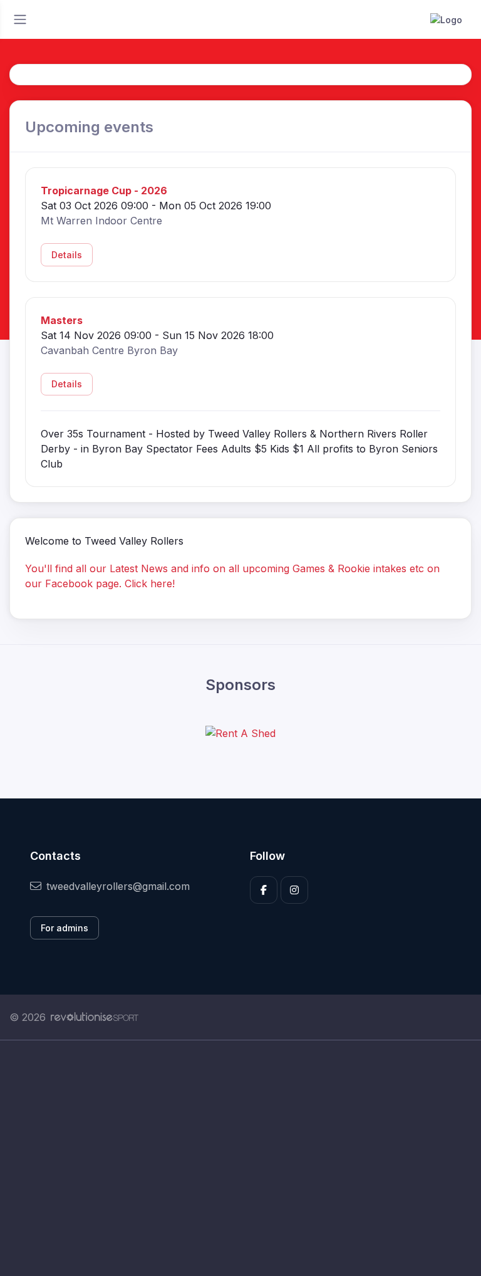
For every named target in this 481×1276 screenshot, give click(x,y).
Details (66, 254)
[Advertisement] (240, 1158)
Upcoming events (89, 127)
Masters (62, 320)
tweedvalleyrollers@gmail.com (118, 886)
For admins (64, 928)
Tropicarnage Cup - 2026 (104, 190)
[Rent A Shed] (240, 733)
